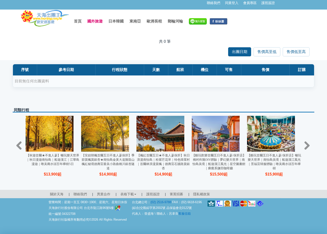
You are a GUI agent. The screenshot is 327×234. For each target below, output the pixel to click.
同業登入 (231, 3)
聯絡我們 (213, 3)
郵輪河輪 (175, 21)
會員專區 (250, 3)
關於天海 (56, 194)
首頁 (78, 21)
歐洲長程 (154, 21)
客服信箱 (184, 213)
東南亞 (135, 21)
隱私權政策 (201, 194)
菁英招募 (176, 194)
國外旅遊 (95, 21)
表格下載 (127, 194)
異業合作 (103, 194)
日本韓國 (116, 21)
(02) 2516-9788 (161, 202)
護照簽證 (268, 3)
